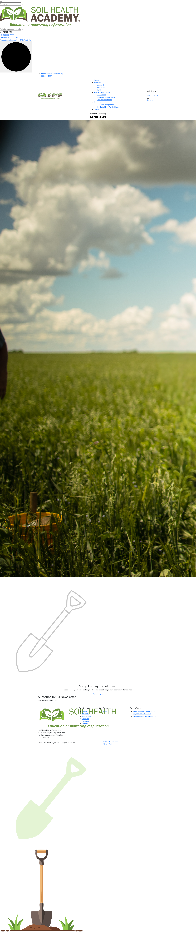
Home (96, 80)
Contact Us (98, 110)
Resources (98, 102)
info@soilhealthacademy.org (52, 74)
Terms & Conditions (110, 742)
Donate (150, 100)
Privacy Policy (107, 744)
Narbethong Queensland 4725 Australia (15, 40)
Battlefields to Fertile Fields (108, 107)
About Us (97, 83)
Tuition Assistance (104, 100)
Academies (101, 95)
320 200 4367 (46, 76)
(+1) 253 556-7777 (7, 35)
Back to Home (98, 694)
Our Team (101, 87)
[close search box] (1, 1)
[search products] (22, 4)
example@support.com (9, 37)
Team (104, 711)
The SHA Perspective (105, 105)
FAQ (99, 90)
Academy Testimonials (106, 97)
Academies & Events (102, 92)
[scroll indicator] (16, 56)
